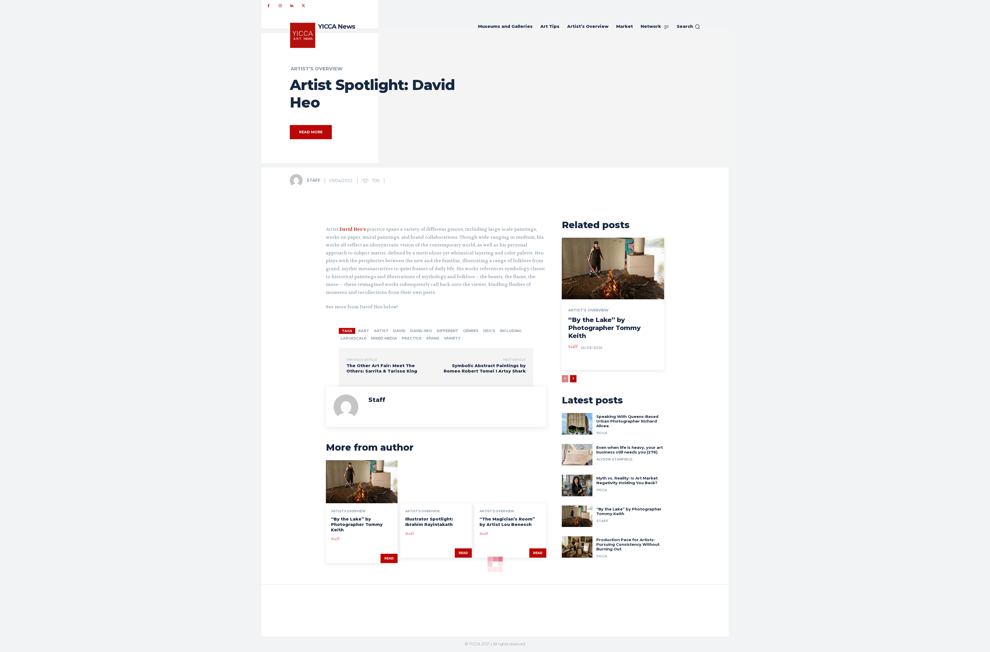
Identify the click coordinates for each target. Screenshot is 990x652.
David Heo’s (353, 229)
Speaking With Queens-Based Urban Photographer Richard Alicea (627, 421)
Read (389, 558)
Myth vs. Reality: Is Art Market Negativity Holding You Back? (627, 480)
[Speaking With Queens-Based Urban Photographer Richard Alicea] (577, 423)
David (399, 330)
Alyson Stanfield (614, 459)
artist (381, 330)
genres (470, 330)
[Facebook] (268, 5)
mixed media (384, 338)
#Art (363, 330)
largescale (353, 338)
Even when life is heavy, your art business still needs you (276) (629, 450)
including (511, 330)
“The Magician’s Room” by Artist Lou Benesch (507, 522)
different (447, 330)
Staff (313, 180)
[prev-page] (565, 378)
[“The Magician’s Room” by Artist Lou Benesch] (510, 481)
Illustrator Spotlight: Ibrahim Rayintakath (429, 522)
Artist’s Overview (317, 69)
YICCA (601, 433)
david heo (421, 330)
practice (412, 338)
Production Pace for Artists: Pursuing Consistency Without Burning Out (627, 544)
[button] (688, 26)
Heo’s (489, 330)
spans (432, 338)
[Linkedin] (291, 5)
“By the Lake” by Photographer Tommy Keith (357, 524)
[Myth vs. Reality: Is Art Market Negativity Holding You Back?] (577, 485)
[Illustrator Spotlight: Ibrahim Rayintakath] (436, 481)
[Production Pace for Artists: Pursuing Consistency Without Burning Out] (577, 547)
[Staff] (298, 180)
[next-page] (573, 378)
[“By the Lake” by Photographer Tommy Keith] (362, 481)
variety (452, 338)
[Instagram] (280, 5)
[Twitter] (303, 5)
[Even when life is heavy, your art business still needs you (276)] (577, 454)
